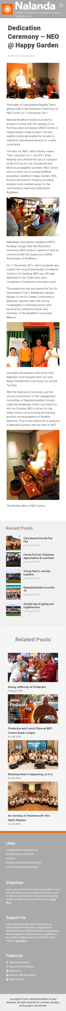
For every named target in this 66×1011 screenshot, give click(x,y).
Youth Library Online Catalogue (22, 867)
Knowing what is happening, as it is (30, 774)
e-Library (10, 858)
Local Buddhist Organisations (21, 850)
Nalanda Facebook (18, 962)
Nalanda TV (14, 970)
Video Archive (16, 979)
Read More (21, 940)
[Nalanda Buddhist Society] (33, 5)
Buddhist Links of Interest (19, 854)
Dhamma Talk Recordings (22, 975)
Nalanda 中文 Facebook (21, 966)
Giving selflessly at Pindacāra (27, 687)
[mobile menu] (61, 5)
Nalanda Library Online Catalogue (23, 862)
